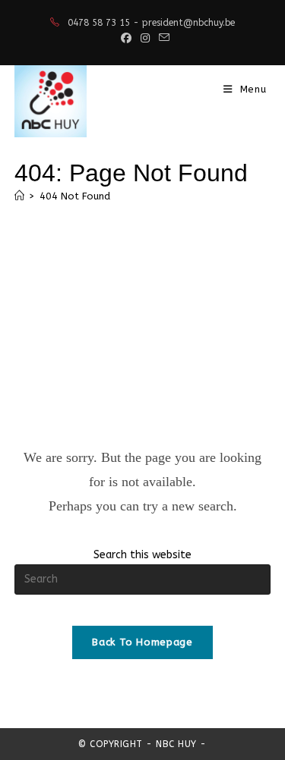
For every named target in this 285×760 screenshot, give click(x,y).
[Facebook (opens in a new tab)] (126, 39)
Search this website (142, 554)
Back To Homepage (142, 642)
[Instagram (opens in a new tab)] (145, 39)
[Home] (19, 196)
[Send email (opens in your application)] (161, 39)
